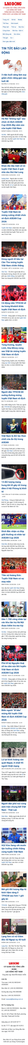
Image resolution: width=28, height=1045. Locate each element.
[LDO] (14, 65)
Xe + (11, 38)
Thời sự (13, 27)
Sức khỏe (17, 34)
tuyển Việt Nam (18, 139)
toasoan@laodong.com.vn (14, 999)
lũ (22, 774)
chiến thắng (10, 276)
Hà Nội (3, 135)
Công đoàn (6, 30)
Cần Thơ (4, 272)
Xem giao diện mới (9, 41)
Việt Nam (10, 451)
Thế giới (5, 38)
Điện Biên (4, 816)
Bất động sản (7, 34)
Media (20, 20)
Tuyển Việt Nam (6, 228)
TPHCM (4, 316)
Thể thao (6, 23)
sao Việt (8, 363)
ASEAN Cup (14, 728)
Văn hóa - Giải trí (17, 30)
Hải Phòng (4, 500)
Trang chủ (6, 20)
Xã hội (13, 20)
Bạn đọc (21, 27)
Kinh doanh (14, 23)
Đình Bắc (4, 544)
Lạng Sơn (4, 946)
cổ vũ (11, 185)
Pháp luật (6, 27)
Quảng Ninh (5, 178)
